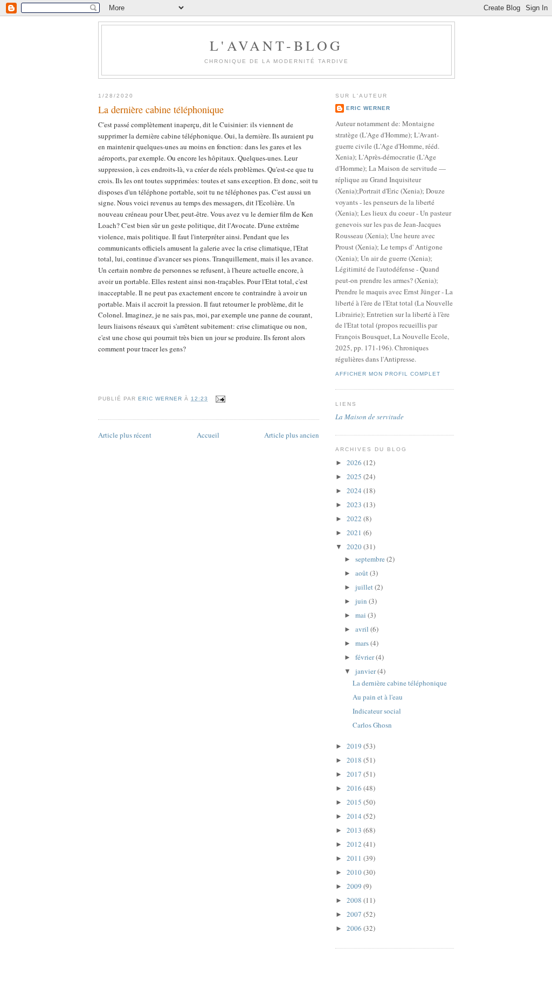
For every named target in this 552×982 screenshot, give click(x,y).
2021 (355, 532)
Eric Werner (368, 108)
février (365, 657)
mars (362, 643)
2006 (355, 928)
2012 (355, 844)
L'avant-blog (276, 45)
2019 (355, 746)
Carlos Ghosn (372, 725)
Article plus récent (124, 435)
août (362, 573)
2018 (355, 760)
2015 (355, 802)
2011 (355, 858)
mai (361, 615)
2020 (355, 546)
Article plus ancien (291, 435)
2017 (355, 774)
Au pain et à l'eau (378, 697)
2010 (355, 872)
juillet (365, 587)
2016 (355, 788)
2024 (355, 490)
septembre (371, 559)
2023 (355, 504)
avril (362, 629)
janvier (366, 671)
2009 (355, 886)
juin (362, 601)
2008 (355, 900)
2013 (355, 830)
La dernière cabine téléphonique (400, 683)
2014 (355, 816)
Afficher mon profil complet (387, 374)
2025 (355, 476)
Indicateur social (377, 711)
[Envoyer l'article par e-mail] (219, 399)
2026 (355, 462)
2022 (355, 518)
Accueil (208, 435)
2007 (355, 914)
